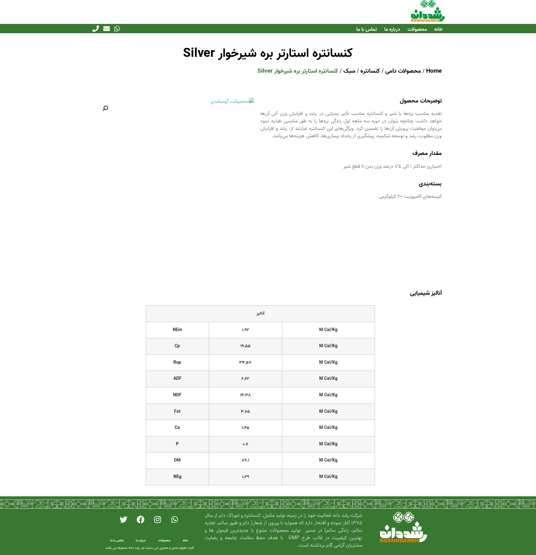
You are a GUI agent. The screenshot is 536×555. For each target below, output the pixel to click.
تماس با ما (366, 29)
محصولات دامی (403, 71)
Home (434, 71)
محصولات (417, 29)
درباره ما (392, 29)
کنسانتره (370, 71)
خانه (438, 29)
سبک (349, 71)
